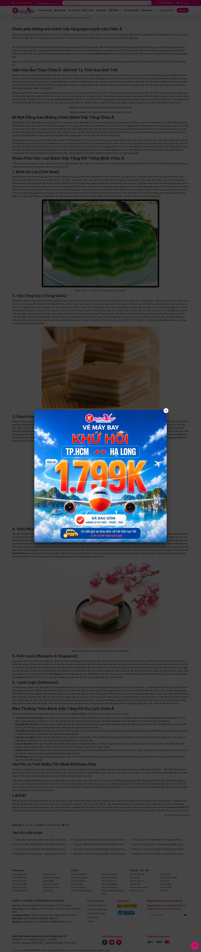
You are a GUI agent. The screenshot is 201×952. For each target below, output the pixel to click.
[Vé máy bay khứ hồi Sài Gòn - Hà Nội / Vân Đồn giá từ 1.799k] (100, 476)
